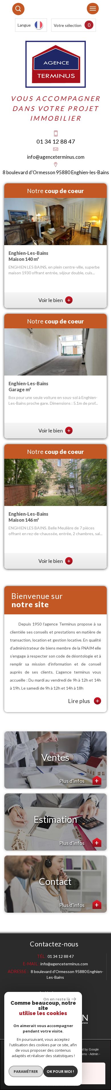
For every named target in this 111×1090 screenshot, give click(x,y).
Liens (83, 1054)
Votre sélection (67, 25)
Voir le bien (54, 300)
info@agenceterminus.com (56, 157)
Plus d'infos (72, 781)
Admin (94, 1054)
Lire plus (83, 700)
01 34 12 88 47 (55, 141)
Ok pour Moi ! (60, 1071)
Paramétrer (26, 1071)
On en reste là (56, 999)
